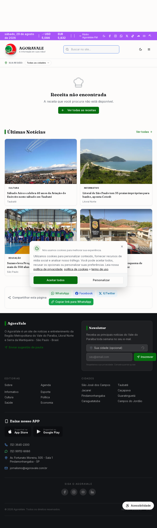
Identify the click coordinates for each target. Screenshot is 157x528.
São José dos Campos (96, 385)
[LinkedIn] (92, 492)
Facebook (86, 293)
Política (45, 397)
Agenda (46, 385)
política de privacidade (48, 269)
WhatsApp (62, 293)
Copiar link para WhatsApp (73, 301)
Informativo (12, 391)
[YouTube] (144, 35)
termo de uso (100, 269)
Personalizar (101, 280)
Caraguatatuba (91, 401)
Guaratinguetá (126, 395)
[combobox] (117, 347)
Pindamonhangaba (93, 395)
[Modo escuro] (140, 49)
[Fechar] (122, 246)
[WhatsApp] (121, 35)
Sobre (8, 385)
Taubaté (123, 385)
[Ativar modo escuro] (103, 35)
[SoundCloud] (138, 35)
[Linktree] (149, 35)
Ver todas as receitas (81, 110)
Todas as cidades (36, 62)
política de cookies (76, 269)
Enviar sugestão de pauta (26, 347)
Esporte (46, 391)
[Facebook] (109, 35)
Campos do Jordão (130, 401)
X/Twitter (109, 293)
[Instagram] (115, 35)
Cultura (9, 397)
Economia (47, 402)
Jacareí (86, 390)
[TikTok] (132, 35)
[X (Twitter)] (126, 35)
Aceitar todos (56, 280)
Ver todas (142, 131)
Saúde (9, 402)
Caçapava (124, 390)
